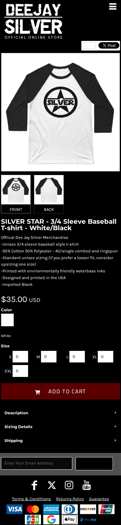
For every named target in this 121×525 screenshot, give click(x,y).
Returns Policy (70, 498)
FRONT (16, 209)
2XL (8, 371)
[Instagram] (69, 485)
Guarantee (99, 498)
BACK (49, 209)
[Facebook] (34, 485)
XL (94, 356)
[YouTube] (87, 485)
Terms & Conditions (31, 498)
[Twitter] (52, 485)
